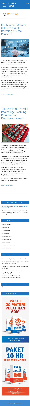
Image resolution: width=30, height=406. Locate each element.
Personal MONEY (6, 242)
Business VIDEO (5, 227)
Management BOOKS (7, 236)
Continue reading (7, 95)
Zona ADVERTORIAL (6, 248)
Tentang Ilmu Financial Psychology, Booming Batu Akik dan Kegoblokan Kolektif (14, 113)
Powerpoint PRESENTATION (8, 245)
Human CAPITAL (5, 233)
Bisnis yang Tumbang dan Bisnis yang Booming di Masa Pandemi (13, 29)
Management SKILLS (7, 239)
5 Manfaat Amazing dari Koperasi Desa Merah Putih (14, 258)
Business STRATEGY (6, 224)
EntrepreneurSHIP (6, 230)
